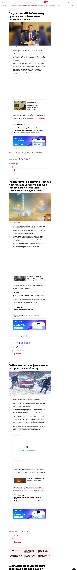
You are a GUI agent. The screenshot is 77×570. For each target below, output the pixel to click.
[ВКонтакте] (27, 159)
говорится (31, 410)
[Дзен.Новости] (19, 159)
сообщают (23, 415)
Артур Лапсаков (16, 148)
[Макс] (22, 159)
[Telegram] (24, 159)
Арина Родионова (16, 543)
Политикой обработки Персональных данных (29, 5)
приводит (43, 59)
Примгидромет (16, 395)
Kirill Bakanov (18, 222)
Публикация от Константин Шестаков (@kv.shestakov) (27, 486)
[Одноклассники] (29, 159)
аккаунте (31, 236)
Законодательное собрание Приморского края (23, 46)
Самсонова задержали (23, 114)
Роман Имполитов (16, 331)
